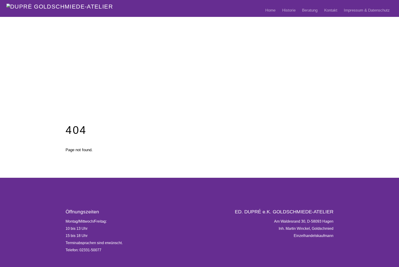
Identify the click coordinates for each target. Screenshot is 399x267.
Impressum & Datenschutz (367, 10)
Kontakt (330, 10)
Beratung (309, 10)
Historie (289, 10)
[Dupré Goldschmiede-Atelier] (59, 6)
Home (270, 10)
